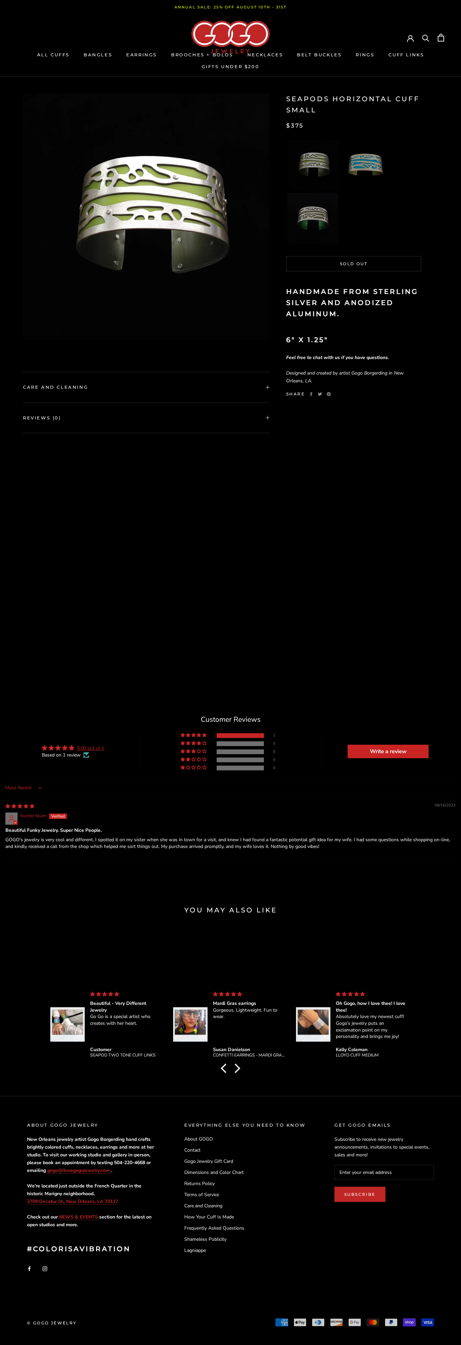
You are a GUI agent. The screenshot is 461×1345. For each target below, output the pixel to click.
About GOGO (198, 1139)
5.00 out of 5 (90, 748)
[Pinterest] (329, 394)
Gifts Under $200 (231, 66)
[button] (313, 165)
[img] (19, 806)
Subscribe (360, 1194)
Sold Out (354, 263)
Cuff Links (406, 54)
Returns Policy (199, 1183)
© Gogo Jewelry (52, 1322)
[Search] (425, 37)
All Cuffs (53, 54)
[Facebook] (311, 394)
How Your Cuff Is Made (209, 1217)
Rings (365, 54)
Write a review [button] (388, 751)
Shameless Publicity (205, 1239)
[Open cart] (441, 38)
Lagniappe (195, 1250)
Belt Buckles (319, 54)
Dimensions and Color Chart (214, 1172)
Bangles (98, 54)
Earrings (141, 54)
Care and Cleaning (55, 387)
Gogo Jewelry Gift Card (208, 1161)
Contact (192, 1150)
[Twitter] (320, 394)
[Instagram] (45, 1268)
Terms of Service (201, 1194)
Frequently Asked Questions (214, 1228)
